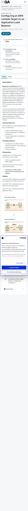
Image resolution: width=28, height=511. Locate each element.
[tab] (4, 76)
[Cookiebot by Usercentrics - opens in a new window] (20, 238)
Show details (19, 263)
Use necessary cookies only (14, 272)
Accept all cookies (14, 267)
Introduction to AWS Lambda (13, 169)
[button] (25, 2)
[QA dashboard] (5, 2)
